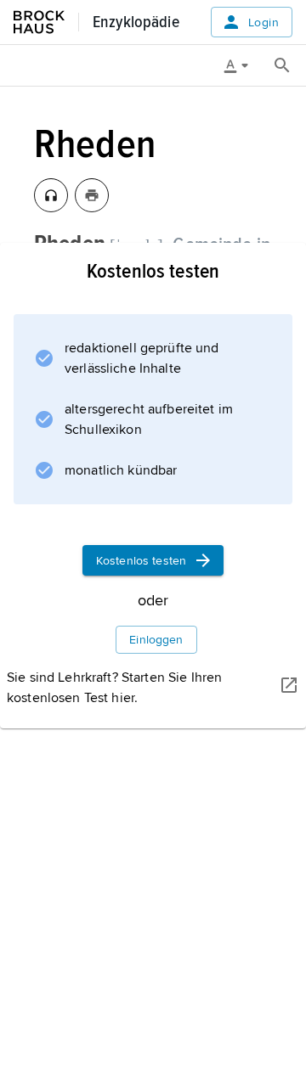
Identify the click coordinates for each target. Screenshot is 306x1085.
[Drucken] (92, 195)
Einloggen (156, 639)
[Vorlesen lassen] (51, 195)
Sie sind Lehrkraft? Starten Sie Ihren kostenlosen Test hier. (114, 687)
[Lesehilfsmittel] (242, 65)
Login (263, 22)
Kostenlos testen (141, 561)
